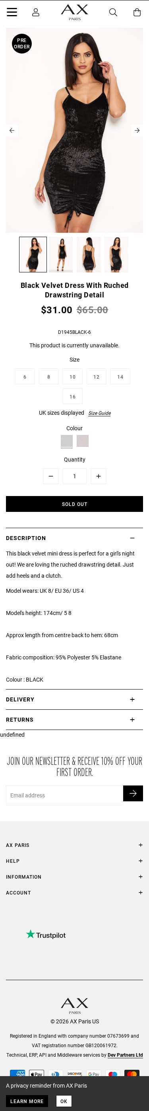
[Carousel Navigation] (74, 130)
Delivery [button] (20, 699)
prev (12, 130)
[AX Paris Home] (74, 12)
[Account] (36, 12)
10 (73, 377)
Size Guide (99, 413)
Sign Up (133, 793)
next (137, 130)
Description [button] (26, 538)
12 (96, 377)
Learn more (27, 1101)
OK (64, 1101)
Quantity (74, 459)
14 (120, 377)
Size (74, 359)
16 (73, 396)
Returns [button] (20, 719)
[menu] (12, 13)
